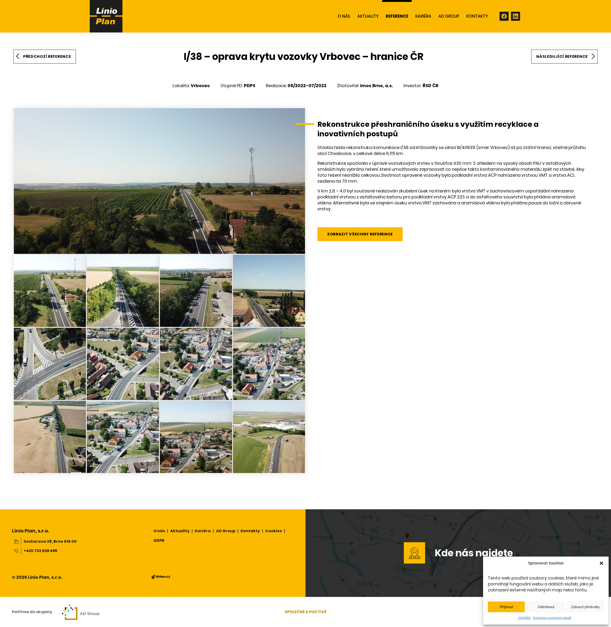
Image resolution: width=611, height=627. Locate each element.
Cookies (273, 531)
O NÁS (344, 16)
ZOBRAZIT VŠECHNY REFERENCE (360, 234)
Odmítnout (546, 607)
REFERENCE (397, 16)
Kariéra (423, 16)
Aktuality (180, 531)
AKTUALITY (368, 16)
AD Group (225, 531)
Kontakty (250, 531)
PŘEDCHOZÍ (47, 56)
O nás (159, 531)
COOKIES (524, 618)
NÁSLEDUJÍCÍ (562, 56)
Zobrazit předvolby (585, 607)
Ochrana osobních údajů (552, 618)
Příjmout (506, 607)
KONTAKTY (477, 16)
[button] (601, 563)
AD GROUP (448, 16)
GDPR (158, 540)
